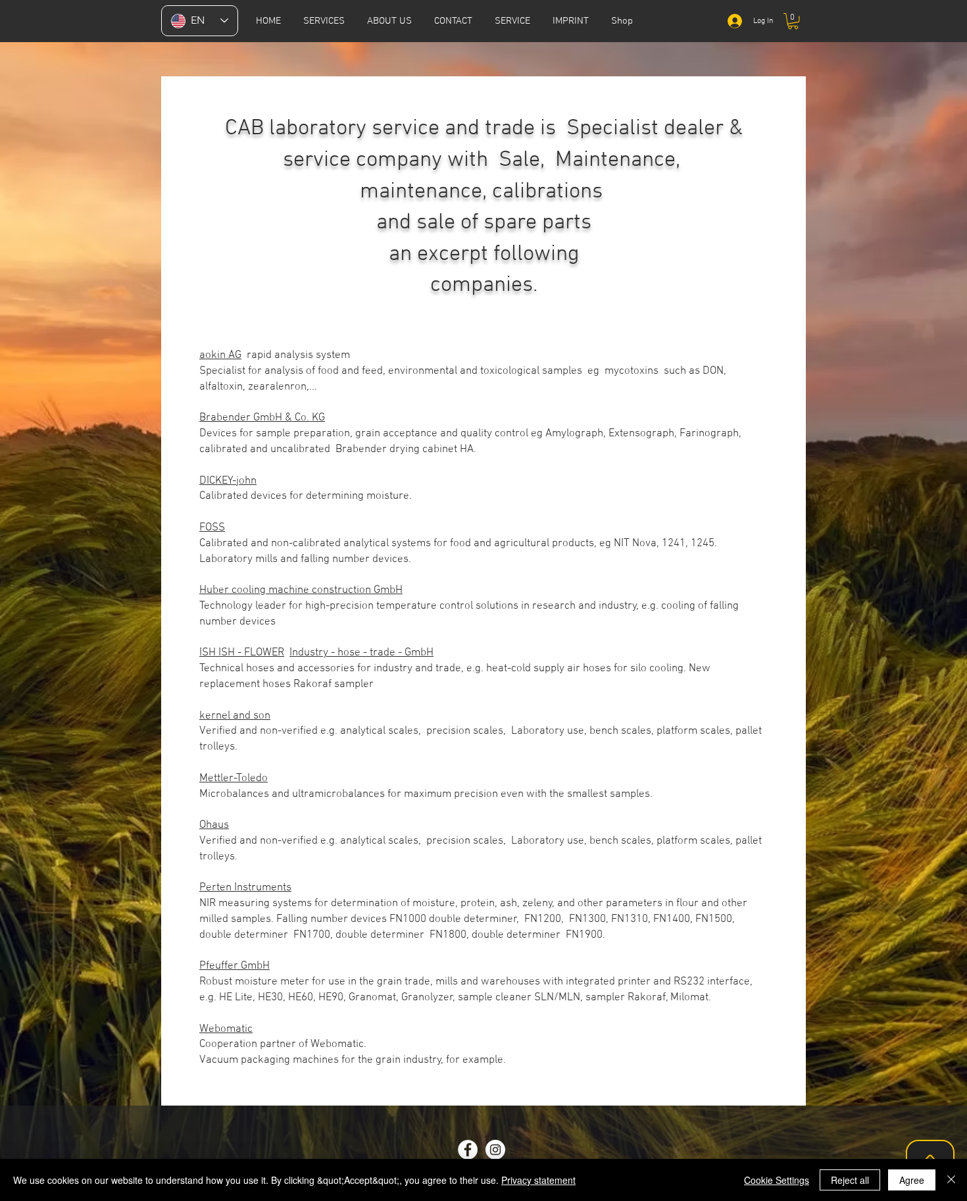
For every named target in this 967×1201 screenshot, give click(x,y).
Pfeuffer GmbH (234, 966)
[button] (512, 21)
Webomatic (226, 1029)
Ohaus (214, 825)
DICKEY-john (228, 481)
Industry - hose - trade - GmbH (361, 652)
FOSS (212, 527)
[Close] (951, 1179)
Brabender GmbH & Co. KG (262, 417)
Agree (911, 1180)
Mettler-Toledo (233, 778)
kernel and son (234, 716)
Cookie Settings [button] (776, 1180)
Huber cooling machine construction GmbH (301, 590)
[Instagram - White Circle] (495, 1150)
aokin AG (220, 355)
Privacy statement (538, 1180)
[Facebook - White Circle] (468, 1150)
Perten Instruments (245, 887)
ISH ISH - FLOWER (241, 652)
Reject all (850, 1180)
